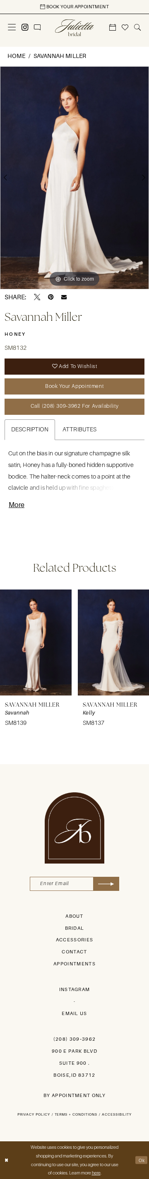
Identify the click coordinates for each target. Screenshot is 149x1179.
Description (29, 429)
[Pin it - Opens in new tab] (50, 297)
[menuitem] (12, 27)
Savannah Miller (60, 56)
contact (74, 952)
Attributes (79, 429)
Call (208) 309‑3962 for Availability (75, 406)
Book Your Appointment (74, 386)
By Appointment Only (74, 1095)
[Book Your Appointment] (112, 28)
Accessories (75, 940)
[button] (12, 27)
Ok (141, 1160)
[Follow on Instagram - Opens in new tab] (25, 28)
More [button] (16, 505)
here (96, 1172)
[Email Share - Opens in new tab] (64, 297)
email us (74, 1013)
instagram (74, 989)
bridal (74, 928)
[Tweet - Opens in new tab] (37, 297)
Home (16, 56)
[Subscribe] (106, 884)
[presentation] (36, 642)
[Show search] (137, 28)
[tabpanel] (74, 178)
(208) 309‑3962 (74, 1039)
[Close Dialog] (7, 1160)
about (74, 916)
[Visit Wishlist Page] (125, 28)
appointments (74, 964)
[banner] (74, 27)
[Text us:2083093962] (37, 28)
